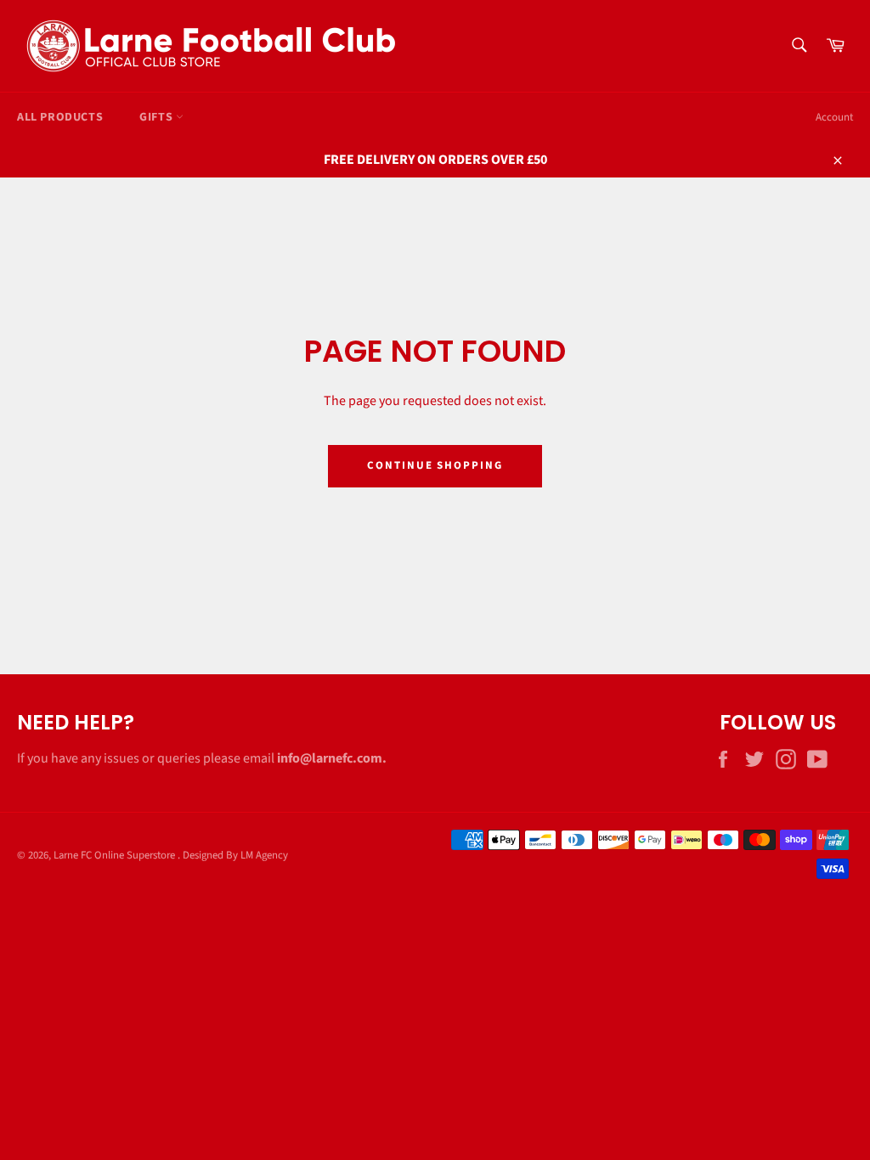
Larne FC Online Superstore (116, 855)
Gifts (157, 117)
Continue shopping (435, 465)
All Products (60, 117)
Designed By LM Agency (235, 855)
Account (834, 117)
